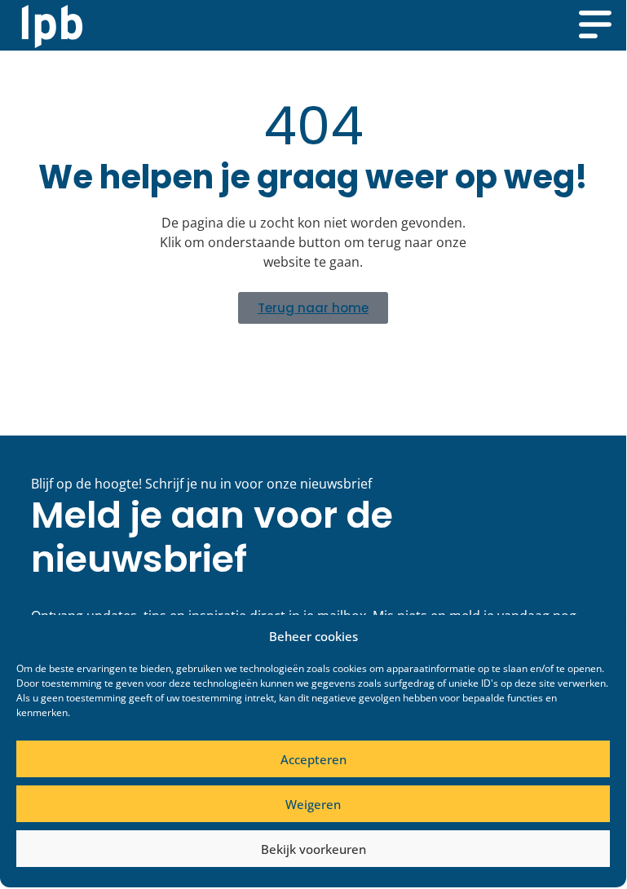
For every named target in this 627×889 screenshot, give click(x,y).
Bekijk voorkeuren (313, 849)
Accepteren (313, 759)
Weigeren (313, 804)
